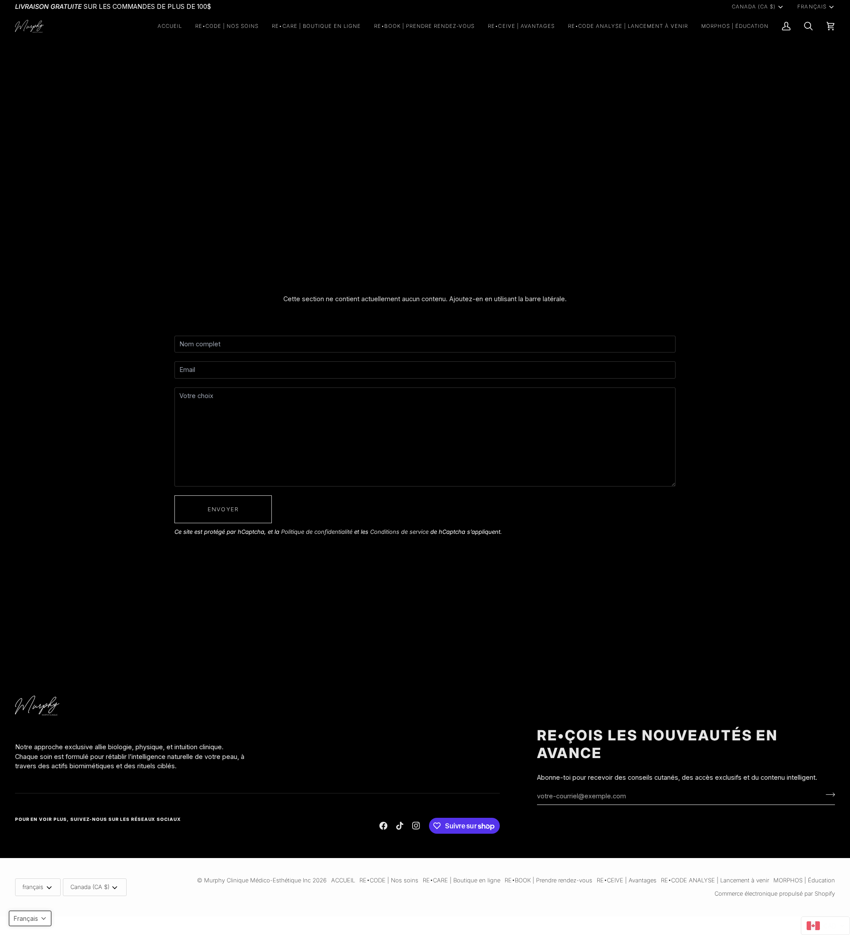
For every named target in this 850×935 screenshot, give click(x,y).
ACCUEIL (343, 880)
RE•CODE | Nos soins (388, 880)
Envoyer (223, 509)
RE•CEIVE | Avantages (627, 880)
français (811, 7)
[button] (227, 26)
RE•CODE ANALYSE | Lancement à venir (715, 880)
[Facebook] (383, 826)
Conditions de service (399, 531)
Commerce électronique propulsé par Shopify (775, 893)
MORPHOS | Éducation (804, 880)
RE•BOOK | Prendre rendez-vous (548, 880)
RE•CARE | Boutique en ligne (461, 880)
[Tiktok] (399, 826)
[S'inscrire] (827, 795)
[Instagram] (416, 826)
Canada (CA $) (754, 7)
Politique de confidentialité (316, 531)
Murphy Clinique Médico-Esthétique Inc (257, 880)
